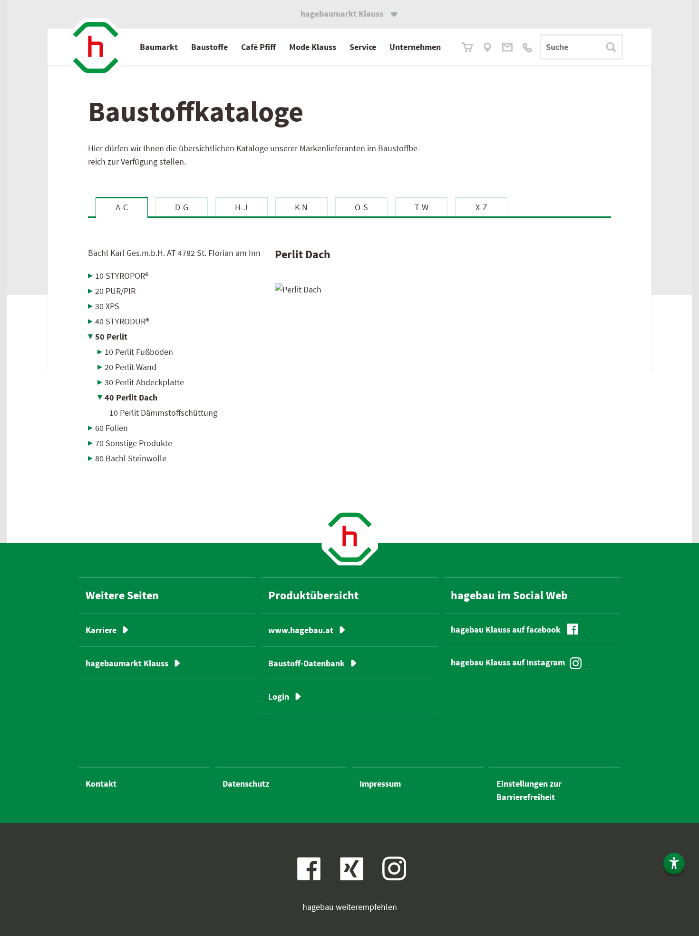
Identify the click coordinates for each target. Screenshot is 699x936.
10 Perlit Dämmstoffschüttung (163, 412)
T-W (421, 207)
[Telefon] (527, 47)
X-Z (481, 207)
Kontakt (101, 783)
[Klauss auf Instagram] (394, 868)
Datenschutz (246, 783)
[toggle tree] (174, 275)
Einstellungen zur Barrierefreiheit (529, 790)
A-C (122, 207)
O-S (361, 207)
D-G (181, 207)
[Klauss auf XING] (348, 874)
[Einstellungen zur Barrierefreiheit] (674, 863)
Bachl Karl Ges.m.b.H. (174, 252)
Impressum (380, 783)
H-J (241, 207)
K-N (301, 207)
